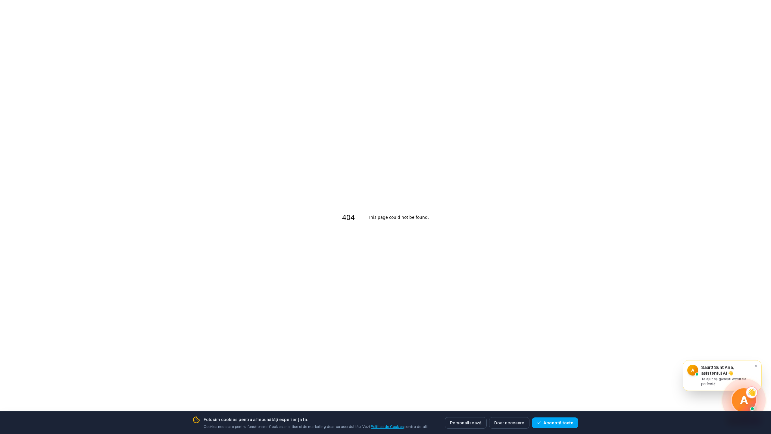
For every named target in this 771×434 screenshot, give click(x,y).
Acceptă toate (558, 423)
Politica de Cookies (387, 426)
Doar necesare (509, 423)
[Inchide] (756, 366)
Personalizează (466, 423)
